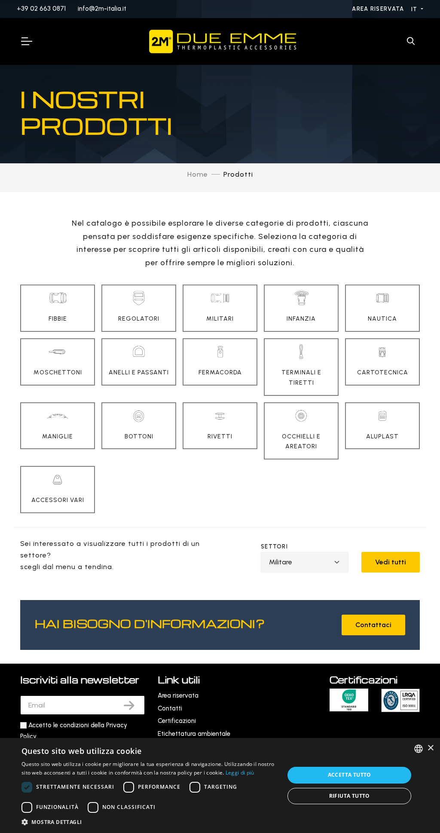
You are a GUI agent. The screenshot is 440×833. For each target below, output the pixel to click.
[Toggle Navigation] (26, 41)
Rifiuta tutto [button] (349, 795)
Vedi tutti (390, 562)
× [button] (430, 748)
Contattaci (373, 625)
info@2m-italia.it (102, 8)
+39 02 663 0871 (41, 8)
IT (415, 9)
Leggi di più (240, 772)
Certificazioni (177, 721)
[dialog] (220, 785)
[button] (149, 822)
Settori (274, 546)
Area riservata (379, 9)
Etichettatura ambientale (194, 734)
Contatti (170, 708)
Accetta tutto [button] (349, 774)
